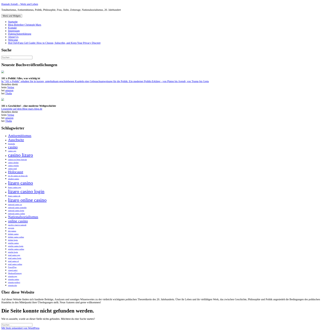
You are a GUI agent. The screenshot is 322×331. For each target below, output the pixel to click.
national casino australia (17, 207)
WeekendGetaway (15, 273)
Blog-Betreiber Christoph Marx (24, 24)
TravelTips (12, 267)
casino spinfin (13, 166)
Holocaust (15, 172)
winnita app (12, 276)
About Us (13, 36)
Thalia (8, 93)
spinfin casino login (15, 246)
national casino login (16, 210)
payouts (11, 228)
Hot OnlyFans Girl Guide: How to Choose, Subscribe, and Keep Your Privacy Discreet (54, 42)
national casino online (16, 214)
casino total (12, 169)
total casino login (14, 258)
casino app (12, 151)
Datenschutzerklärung (19, 33)
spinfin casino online (16, 249)
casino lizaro (20, 155)
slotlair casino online (16, 237)
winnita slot (12, 285)
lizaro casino (20, 182)
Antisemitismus (19, 136)
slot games (12, 231)
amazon (9, 90)
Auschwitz (16, 140)
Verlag (10, 87)
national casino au (15, 204)
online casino (18, 221)
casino (13, 147)
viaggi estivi (12, 270)
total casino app (14, 255)
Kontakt (12, 27)
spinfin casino (13, 243)
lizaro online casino (27, 200)
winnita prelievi (14, 282)
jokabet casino (13, 179)
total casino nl (13, 261)
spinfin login (13, 252)
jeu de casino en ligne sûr (18, 176)
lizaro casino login (26, 191)
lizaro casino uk (14, 196)
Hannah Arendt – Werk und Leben (19, 4)
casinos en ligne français (17, 159)
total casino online (15, 264)
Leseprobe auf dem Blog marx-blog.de (21, 108)
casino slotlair (13, 162)
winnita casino (13, 279)
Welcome (13, 39)
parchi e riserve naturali (17, 225)
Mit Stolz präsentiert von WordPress (20, 328)
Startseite (13, 21)
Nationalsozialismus (23, 217)
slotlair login (13, 240)
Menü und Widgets (12, 16)
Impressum (14, 30)
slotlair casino (13, 234)
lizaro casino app (14, 187)
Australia (11, 144)
